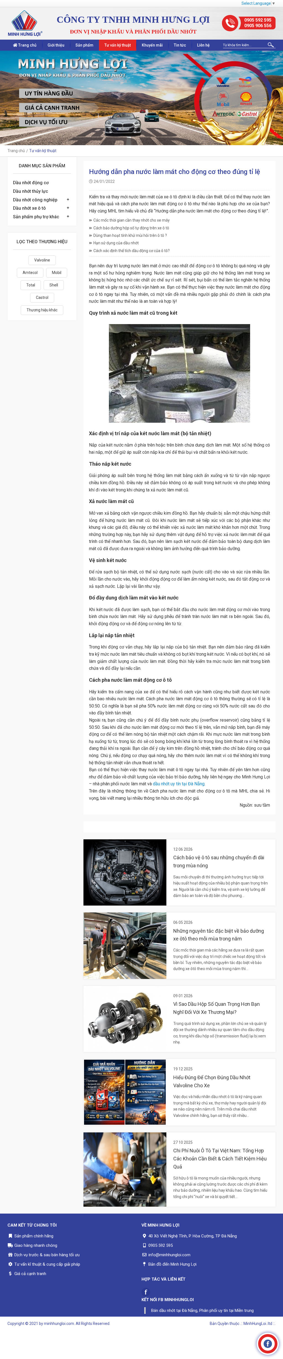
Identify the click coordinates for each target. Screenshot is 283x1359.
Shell (53, 285)
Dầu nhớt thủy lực (30, 191)
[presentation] (5, 98)
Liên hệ (203, 45)
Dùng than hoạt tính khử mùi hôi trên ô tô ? (130, 235)
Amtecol (30, 272)
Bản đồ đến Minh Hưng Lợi (172, 1264)
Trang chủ (26, 45)
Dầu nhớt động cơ (31, 182)
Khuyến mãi (152, 45)
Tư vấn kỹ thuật (117, 45)
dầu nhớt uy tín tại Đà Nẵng (179, 783)
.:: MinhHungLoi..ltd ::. (258, 1323)
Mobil (56, 272)
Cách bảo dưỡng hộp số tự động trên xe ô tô (131, 228)
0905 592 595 (257, 20)
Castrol (42, 297)
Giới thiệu (56, 45)
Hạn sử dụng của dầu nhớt (116, 243)
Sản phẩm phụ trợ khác (36, 216)
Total (30, 285)
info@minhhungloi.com (169, 1254)
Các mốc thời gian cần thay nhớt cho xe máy (131, 220)
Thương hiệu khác (42, 310)
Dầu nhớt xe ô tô (29, 208)
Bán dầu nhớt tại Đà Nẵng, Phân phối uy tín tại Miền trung (202, 1310)
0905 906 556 (257, 25)
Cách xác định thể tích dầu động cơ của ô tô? (131, 250)
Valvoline (42, 260)
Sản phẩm (84, 45)
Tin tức (180, 45)
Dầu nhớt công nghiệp (35, 199)
